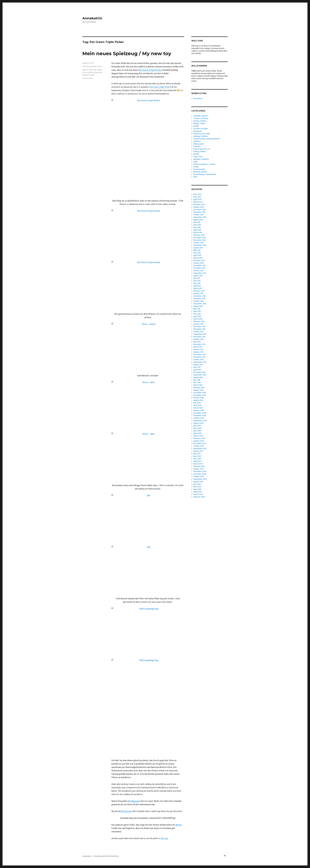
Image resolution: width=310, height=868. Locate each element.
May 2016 (197, 314)
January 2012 (198, 352)
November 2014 (199, 337)
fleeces (85, 70)
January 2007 (198, 469)
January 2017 (198, 293)
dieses (178, 825)
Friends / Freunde (200, 129)
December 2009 (199, 393)
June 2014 (197, 342)
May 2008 (197, 431)
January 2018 (198, 263)
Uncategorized (199, 169)
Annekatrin (92, 18)
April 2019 (197, 230)
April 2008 (197, 433)
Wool (100, 66)
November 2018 (199, 240)
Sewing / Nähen (199, 151)
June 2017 (197, 281)
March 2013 (197, 347)
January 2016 (198, 324)
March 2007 (198, 464)
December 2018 (199, 238)
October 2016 (198, 301)
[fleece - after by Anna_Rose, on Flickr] (147, 405)
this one (164, 838)
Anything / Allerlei (200, 116)
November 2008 (199, 416)
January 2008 (198, 441)
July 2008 (197, 426)
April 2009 (197, 405)
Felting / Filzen (199, 124)
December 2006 (199, 471)
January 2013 (198, 349)
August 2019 (198, 220)
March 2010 (197, 385)
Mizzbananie (134, 801)
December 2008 (199, 413)
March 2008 (198, 436)
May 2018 (197, 253)
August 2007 (198, 451)
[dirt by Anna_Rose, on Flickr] (147, 518)
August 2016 (198, 306)
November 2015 (199, 329)
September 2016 (199, 304)
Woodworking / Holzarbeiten (204, 174)
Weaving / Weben (200, 172)
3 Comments (87, 78)
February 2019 (198, 235)
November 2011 (199, 357)
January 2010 (198, 390)
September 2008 (200, 421)
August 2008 (198, 423)
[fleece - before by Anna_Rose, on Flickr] (147, 346)
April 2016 (197, 316)
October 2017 (198, 271)
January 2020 (198, 207)
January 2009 (198, 410)
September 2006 (200, 479)
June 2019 (197, 225)
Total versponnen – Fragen (204, 164)
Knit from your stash (201, 134)
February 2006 (199, 497)
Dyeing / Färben (199, 121)
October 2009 (198, 398)
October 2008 (198, 418)
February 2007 (199, 466)
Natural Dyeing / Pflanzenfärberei (206, 139)
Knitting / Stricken (200, 136)
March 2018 (197, 258)
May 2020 (197, 197)
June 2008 (197, 428)
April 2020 (197, 199)
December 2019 (199, 210)
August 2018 (198, 248)
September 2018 (199, 245)
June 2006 (197, 487)
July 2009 (197, 403)
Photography (198, 144)
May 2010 (197, 382)
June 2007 (197, 456)
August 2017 (198, 276)
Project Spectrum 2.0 (201, 149)
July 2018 (196, 250)
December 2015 (199, 327)
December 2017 (199, 266)
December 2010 (199, 372)
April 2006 (197, 492)
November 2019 (199, 212)
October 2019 (198, 215)
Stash (195, 162)
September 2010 (199, 375)
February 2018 (199, 260)
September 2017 (199, 273)
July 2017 (196, 278)
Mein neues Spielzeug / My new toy (126, 53)
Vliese (92, 75)
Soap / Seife (198, 157)
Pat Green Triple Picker (150, 70)
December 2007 (199, 443)
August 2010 (198, 377)
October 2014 (198, 339)
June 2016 (197, 311)
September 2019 (199, 217)
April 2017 (197, 286)
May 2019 (197, 227)
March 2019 (197, 232)
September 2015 (199, 334)
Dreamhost (197, 98)
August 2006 (198, 482)
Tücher (196, 167)
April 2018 (197, 255)
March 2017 (197, 288)
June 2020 (197, 194)
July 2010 (196, 380)
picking (91, 72)
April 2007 (197, 461)
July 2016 (196, 309)
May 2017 (197, 283)
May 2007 (197, 459)
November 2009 (199, 395)
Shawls (196, 154)
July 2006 (197, 484)
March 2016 (197, 319)
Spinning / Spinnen (89, 66)
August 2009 (198, 400)
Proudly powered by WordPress (106, 856)
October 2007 (198, 446)
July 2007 (197, 454)
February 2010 (199, 388)
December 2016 (199, 296)
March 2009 (198, 408)
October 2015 (198, 332)
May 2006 (197, 489)
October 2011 (198, 360)
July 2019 (196, 222)
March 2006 (198, 494)
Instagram (197, 131)
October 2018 (198, 243)
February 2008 (199, 438)
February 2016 (198, 321)
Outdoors (197, 141)
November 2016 (199, 299)
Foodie (196, 126)
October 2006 (198, 477)
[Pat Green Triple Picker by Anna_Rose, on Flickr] (147, 147)
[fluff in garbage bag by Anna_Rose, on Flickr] (147, 631)
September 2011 (199, 362)
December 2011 (199, 354)
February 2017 (198, 291)
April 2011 (197, 370)
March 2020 (198, 202)
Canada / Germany (200, 118)
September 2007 (200, 449)
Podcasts (197, 146)
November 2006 (199, 474)
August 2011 (198, 365)
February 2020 (199, 205)
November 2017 (199, 268)
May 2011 (197, 367)
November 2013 (199, 344)
